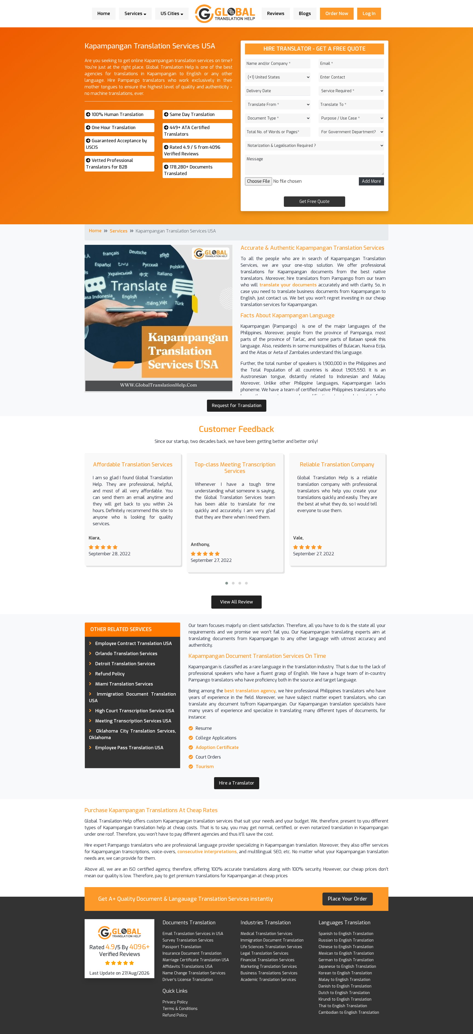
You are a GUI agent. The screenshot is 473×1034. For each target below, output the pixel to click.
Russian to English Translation (346, 940)
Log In (369, 13)
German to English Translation (346, 960)
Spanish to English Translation (346, 933)
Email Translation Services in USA (193, 933)
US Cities (170, 13)
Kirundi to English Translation (345, 999)
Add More (371, 181)
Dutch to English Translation (344, 992)
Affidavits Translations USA (187, 966)
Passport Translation (182, 946)
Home (103, 13)
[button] (226, 583)
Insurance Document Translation (192, 953)
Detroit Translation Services (125, 664)
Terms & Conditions (180, 1008)
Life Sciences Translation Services (271, 946)
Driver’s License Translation (188, 979)
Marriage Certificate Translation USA (196, 960)
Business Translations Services (269, 973)
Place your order (347, 899)
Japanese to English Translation (347, 966)
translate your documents (288, 285)
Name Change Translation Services (194, 973)
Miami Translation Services (124, 684)
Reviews (275, 13)
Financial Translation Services (268, 960)
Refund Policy (110, 674)
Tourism (205, 766)
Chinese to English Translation (346, 946)
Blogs (305, 13)
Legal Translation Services (265, 953)
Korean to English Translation (345, 973)
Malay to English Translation (344, 979)
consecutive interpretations (206, 852)
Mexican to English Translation (346, 953)
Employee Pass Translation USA (129, 748)
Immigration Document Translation (272, 940)
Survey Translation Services (188, 940)
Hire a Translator (236, 783)
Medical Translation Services (267, 933)
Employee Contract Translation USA (133, 643)
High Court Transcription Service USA (134, 711)
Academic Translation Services (268, 979)
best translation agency (249, 691)
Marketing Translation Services (269, 966)
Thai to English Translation (343, 1006)
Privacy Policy (175, 1002)
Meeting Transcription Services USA (133, 721)
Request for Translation (236, 405)
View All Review (236, 602)
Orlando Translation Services (126, 654)
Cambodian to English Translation (349, 1012)
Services (134, 13)
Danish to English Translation (345, 986)
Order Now (336, 13)
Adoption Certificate (217, 747)
